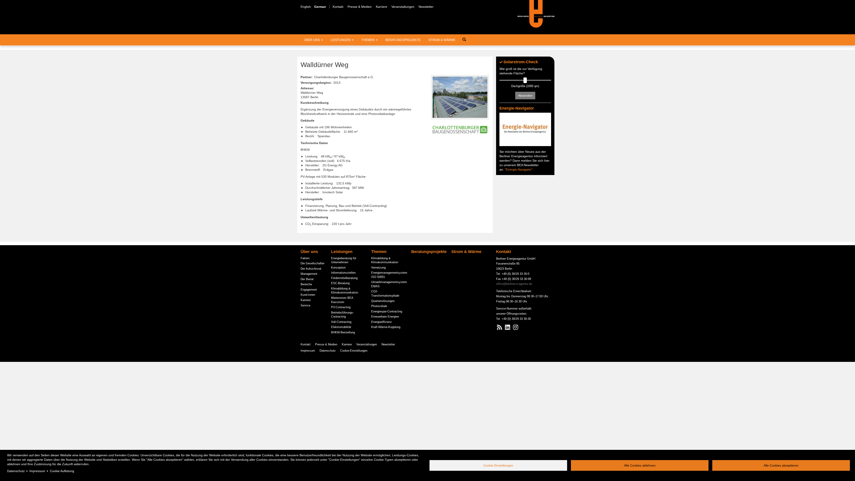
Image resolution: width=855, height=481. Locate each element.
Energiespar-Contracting (386, 311)
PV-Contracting (340, 307)
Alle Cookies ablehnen (640, 465)
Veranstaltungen (402, 6)
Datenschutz (16, 471)
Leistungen (341, 40)
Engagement (309, 289)
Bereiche (306, 284)
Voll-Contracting (341, 322)
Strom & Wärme (441, 40)
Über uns (312, 40)
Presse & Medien (360, 6)
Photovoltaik (379, 306)
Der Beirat (307, 279)
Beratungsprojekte (403, 40)
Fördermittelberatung (344, 278)
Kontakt (338, 6)
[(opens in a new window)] (507, 328)
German (320, 6)
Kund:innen (308, 294)
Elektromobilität (341, 327)
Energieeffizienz (381, 322)
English (306, 6)
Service (305, 305)
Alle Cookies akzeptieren (781, 465)
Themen (368, 40)
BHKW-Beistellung (343, 332)
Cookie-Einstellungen (498, 465)
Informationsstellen (343, 272)
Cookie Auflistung (62, 471)
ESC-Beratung (340, 283)
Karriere (381, 6)
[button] (460, 97)
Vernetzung (378, 267)
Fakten (305, 258)
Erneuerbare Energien (385, 316)
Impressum (37, 471)
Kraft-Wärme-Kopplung (385, 327)
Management (309, 273)
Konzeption (338, 267)
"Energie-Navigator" (519, 169)
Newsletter (426, 6)
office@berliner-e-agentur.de (514, 283)
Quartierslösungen (383, 301)
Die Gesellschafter (312, 263)
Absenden (525, 95)
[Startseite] (536, 13)
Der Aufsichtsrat (311, 268)
